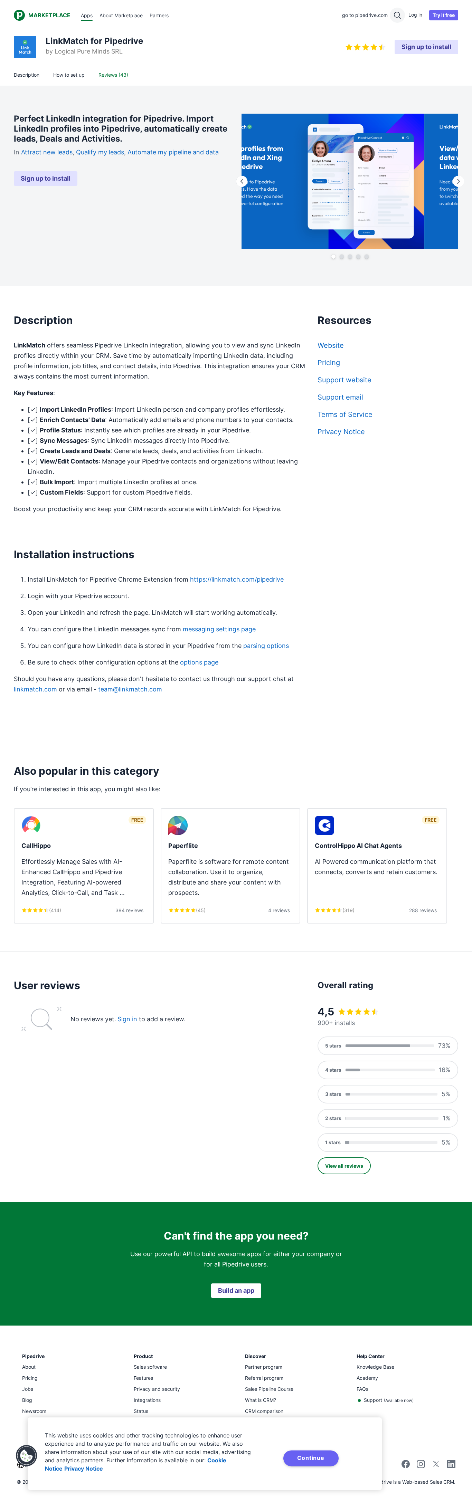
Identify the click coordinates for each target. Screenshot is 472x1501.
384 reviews (129, 910)
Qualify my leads (100, 152)
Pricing (329, 362)
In (17, 152)
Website (331, 345)
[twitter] (436, 1466)
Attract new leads (47, 152)
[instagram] (421, 1466)
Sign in (127, 1019)
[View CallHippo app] (84, 866)
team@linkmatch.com (130, 689)
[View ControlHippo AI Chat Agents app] (377, 866)
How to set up (69, 75)
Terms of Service (345, 414)
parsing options (266, 645)
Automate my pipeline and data (173, 152)
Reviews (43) (113, 75)
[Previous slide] (241, 181)
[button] (27, 1456)
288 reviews (423, 910)
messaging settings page (219, 629)
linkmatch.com (35, 689)
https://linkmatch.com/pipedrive (237, 579)
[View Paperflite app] (230, 866)
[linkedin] (451, 1465)
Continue (310, 1457)
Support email (340, 397)
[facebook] (406, 1466)
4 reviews (279, 910)
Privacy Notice (341, 432)
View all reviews (344, 1166)
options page (199, 662)
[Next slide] (458, 181)
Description (26, 75)
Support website (344, 380)
